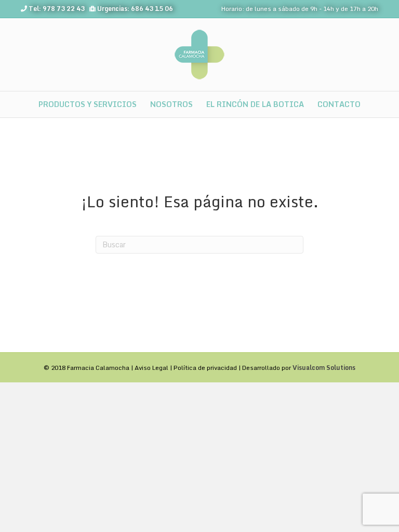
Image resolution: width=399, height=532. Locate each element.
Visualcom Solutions (323, 368)
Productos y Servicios (87, 104)
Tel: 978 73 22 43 (57, 9)
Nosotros (171, 104)
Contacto (339, 104)
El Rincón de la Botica (255, 104)
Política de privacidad (205, 368)
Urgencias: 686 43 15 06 (135, 9)
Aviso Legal (151, 368)
